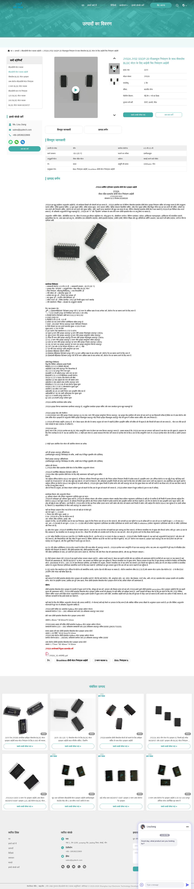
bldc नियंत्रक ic (121, 660)
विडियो (113, 5)
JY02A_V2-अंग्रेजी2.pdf (58, 656)
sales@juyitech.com (22, 130)
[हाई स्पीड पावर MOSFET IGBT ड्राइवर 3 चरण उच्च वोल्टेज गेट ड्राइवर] (121, 775)
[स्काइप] (22, 142)
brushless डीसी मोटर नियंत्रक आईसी (72, 660)
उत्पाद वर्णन (103, 129)
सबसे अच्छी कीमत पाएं (138, 115)
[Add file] (142, 885)
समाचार (11, 858)
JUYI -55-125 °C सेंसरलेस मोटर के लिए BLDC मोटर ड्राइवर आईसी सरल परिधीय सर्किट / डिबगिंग (73, 739)
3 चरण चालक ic (101, 660)
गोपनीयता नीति (31, 886)
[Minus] (187, 826)
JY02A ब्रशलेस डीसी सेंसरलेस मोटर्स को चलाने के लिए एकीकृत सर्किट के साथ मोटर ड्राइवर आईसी (121, 739)
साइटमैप (41, 886)
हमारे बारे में (92, 5)
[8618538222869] (79, 867)
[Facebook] (68, 867)
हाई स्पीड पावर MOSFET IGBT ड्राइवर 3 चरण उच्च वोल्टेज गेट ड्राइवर (121, 799)
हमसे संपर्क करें (138, 5)
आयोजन (122, 5)
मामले (10, 862)
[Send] (187, 885)
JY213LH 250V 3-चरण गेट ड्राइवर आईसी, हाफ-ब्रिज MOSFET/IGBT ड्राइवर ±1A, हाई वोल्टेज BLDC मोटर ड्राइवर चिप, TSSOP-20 (25, 799)
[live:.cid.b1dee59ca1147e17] (84, 867)
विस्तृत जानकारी (64, 129)
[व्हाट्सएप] (10, 142)
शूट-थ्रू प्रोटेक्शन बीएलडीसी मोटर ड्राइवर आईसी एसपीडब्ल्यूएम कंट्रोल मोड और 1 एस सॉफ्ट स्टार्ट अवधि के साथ (73, 799)
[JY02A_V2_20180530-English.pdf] (47, 656)
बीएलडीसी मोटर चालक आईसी (31, 51)
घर (83, 5)
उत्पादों (102, 5)
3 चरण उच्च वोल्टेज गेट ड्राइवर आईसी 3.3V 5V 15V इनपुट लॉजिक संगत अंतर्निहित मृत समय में (169, 799)
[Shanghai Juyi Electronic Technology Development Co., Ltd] (19, 5)
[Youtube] (73, 867)
